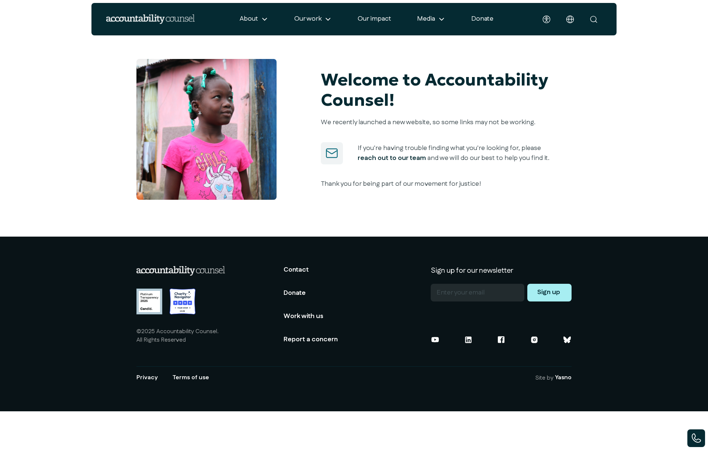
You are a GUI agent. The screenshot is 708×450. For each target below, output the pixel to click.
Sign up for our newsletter (472, 270)
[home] (150, 19)
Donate (482, 19)
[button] (254, 19)
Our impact (374, 19)
